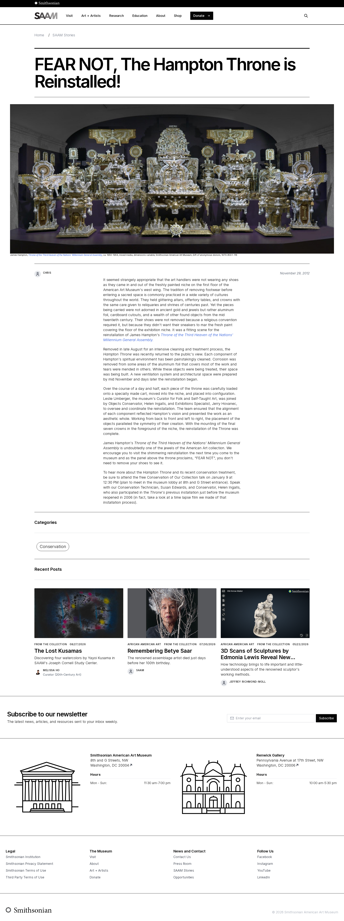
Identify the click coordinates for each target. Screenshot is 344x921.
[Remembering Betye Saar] (172, 614)
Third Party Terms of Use (25, 877)
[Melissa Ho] (37, 671)
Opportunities (183, 877)
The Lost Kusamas (58, 651)
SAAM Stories (63, 35)
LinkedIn (263, 877)
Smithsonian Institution (23, 857)
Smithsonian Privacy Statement (29, 864)
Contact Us (182, 857)
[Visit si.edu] (29, 910)
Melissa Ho (51, 670)
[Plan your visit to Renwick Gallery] (297, 765)
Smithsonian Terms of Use (26, 870)
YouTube (264, 870)
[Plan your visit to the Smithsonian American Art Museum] (47, 787)
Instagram (265, 864)
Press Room (182, 864)
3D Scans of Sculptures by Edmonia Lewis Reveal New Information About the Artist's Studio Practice (259, 654)
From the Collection (50, 644)
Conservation (53, 546)
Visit (93, 857)
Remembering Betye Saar (160, 651)
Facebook (264, 857)
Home (39, 35)
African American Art (144, 644)
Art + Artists (99, 870)
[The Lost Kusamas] (78, 614)
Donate (95, 877)
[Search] (306, 16)
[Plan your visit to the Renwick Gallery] (213, 787)
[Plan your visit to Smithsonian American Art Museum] (131, 765)
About (94, 864)
